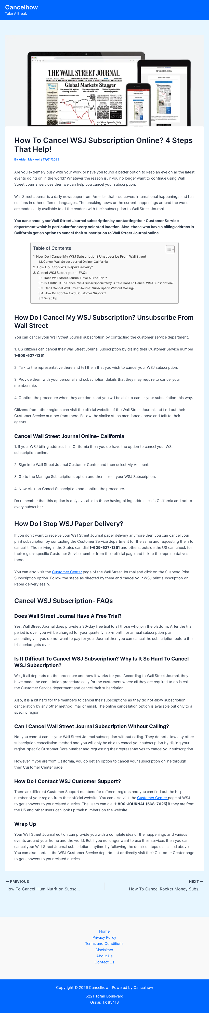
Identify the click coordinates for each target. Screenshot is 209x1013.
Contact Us (104, 962)
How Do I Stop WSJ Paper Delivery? (65, 267)
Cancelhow (21, 7)
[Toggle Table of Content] (167, 249)
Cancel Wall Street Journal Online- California (75, 261)
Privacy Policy (104, 937)
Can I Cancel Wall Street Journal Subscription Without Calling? (89, 288)
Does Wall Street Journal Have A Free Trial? (75, 278)
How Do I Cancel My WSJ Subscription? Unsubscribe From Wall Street (91, 256)
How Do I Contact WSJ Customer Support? (75, 293)
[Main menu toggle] (198, 10)
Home (104, 931)
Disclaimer (104, 950)
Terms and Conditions (104, 943)
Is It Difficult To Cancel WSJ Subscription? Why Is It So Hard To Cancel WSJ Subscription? (108, 283)
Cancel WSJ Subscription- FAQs (62, 273)
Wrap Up (50, 298)
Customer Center (67, 572)
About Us (104, 956)
